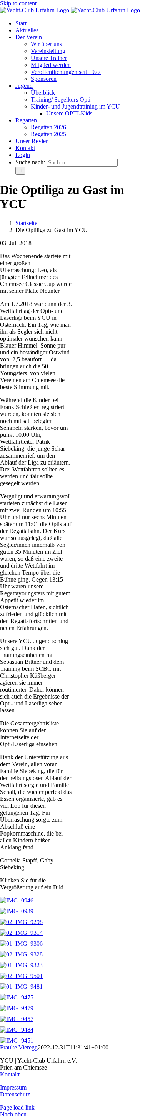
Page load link (17, 1107)
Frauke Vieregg (19, 1047)
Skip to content (18, 3)
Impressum (13, 1087)
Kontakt (10, 1074)
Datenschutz (15, 1094)
